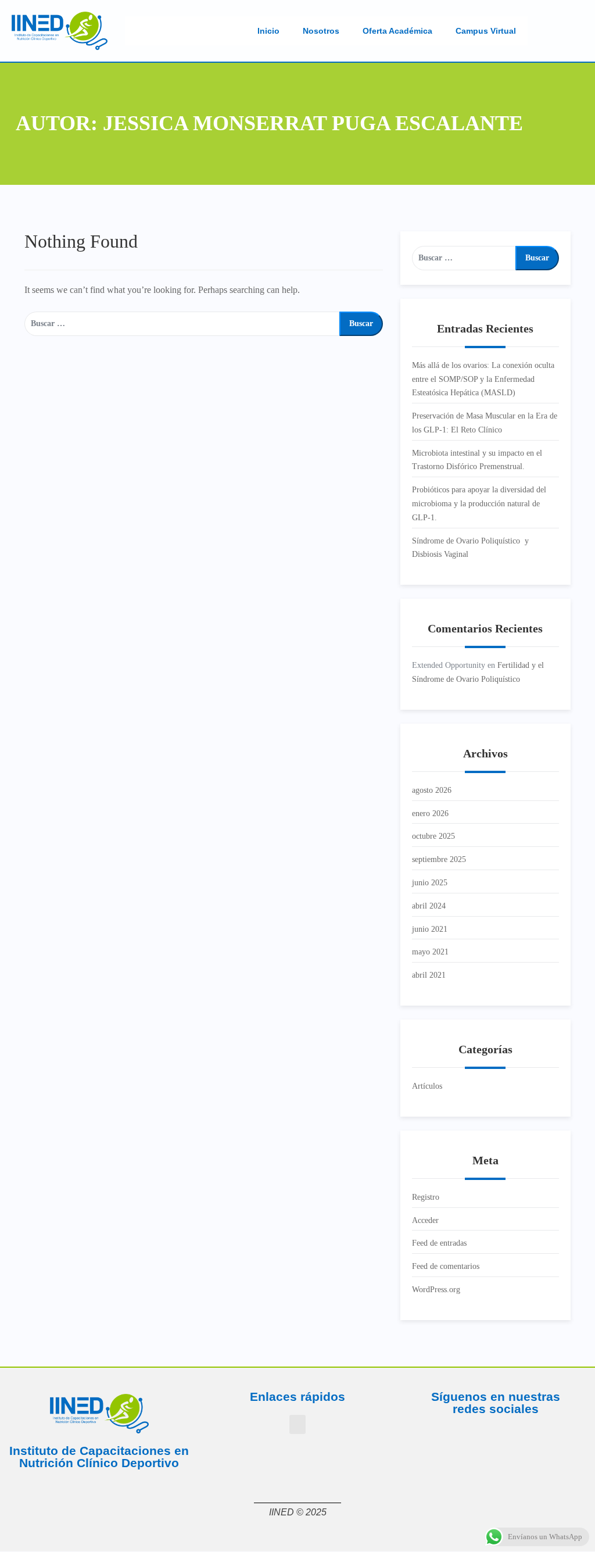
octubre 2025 (433, 836)
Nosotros (321, 30)
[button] (297, 1424)
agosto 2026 (431, 790)
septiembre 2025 (439, 859)
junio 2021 (429, 929)
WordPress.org (436, 1289)
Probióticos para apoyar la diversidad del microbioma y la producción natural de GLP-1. (479, 503)
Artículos (427, 1086)
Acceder (425, 1220)
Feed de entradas (439, 1243)
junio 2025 (429, 882)
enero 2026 (430, 813)
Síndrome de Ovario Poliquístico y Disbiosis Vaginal (470, 548)
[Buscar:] (181, 324)
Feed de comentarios (445, 1266)
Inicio (268, 30)
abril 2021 (429, 975)
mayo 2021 (430, 951)
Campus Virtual (486, 30)
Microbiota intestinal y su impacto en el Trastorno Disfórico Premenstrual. (477, 460)
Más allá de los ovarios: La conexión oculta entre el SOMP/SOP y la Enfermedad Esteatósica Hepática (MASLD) (483, 379)
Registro (425, 1197)
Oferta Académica (397, 30)
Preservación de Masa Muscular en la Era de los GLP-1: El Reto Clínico (484, 423)
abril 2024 (429, 906)
